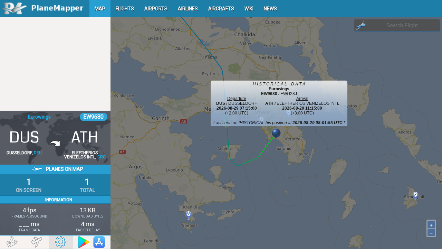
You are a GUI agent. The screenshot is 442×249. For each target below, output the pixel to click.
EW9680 (93, 116)
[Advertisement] (55, 64)
